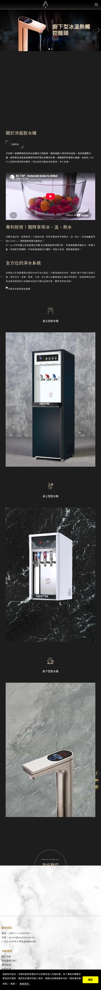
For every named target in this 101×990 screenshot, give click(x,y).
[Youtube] (97, 780)
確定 (90, 979)
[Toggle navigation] (96, 4)
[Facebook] (97, 773)
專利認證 (6, 965)
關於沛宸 (6, 956)
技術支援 (6, 969)
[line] (97, 787)
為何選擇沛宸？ (10, 960)
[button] (49, 49)
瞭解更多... (25, 984)
